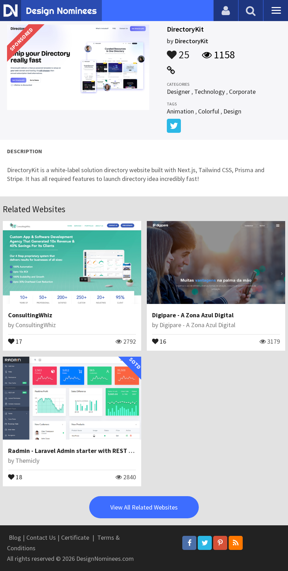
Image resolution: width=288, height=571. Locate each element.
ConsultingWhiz (30, 315)
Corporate (242, 91)
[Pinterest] (220, 543)
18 (18, 476)
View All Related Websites (144, 507)
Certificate (75, 537)
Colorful (208, 111)
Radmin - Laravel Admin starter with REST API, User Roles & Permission (108, 451)
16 (162, 340)
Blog (15, 537)
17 (18, 340)
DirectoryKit (191, 41)
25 (183, 51)
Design (232, 111)
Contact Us (41, 537)
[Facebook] (189, 543)
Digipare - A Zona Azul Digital (193, 315)
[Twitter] (205, 543)
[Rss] (236, 543)
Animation (180, 111)
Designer (178, 91)
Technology (209, 91)
